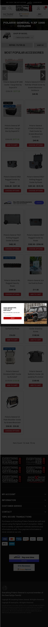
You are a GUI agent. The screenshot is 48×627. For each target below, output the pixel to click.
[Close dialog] (45, 304)
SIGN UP (12, 318)
